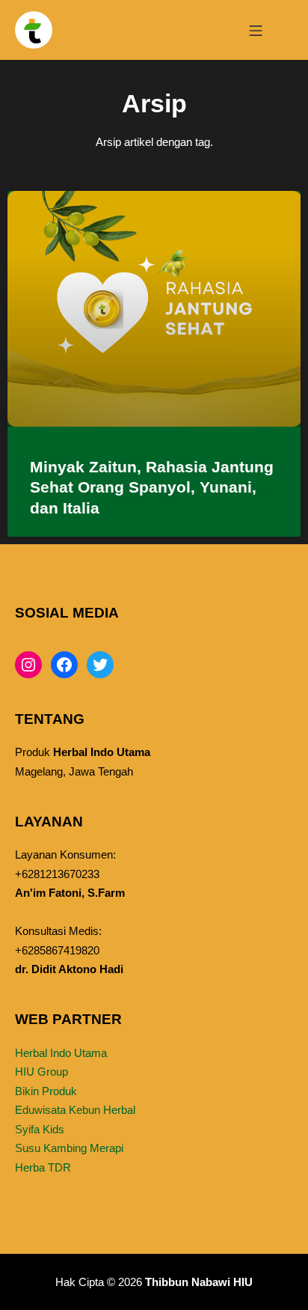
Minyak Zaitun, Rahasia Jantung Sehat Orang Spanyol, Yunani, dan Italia (152, 487)
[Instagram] (28, 664)
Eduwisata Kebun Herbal (75, 1109)
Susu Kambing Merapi (69, 1148)
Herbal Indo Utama (61, 1053)
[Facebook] (64, 664)
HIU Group (41, 1071)
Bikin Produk (46, 1091)
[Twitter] (100, 664)
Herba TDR (43, 1167)
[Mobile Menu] (255, 29)
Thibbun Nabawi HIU (199, 1282)
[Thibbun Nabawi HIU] (33, 30)
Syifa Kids (39, 1129)
